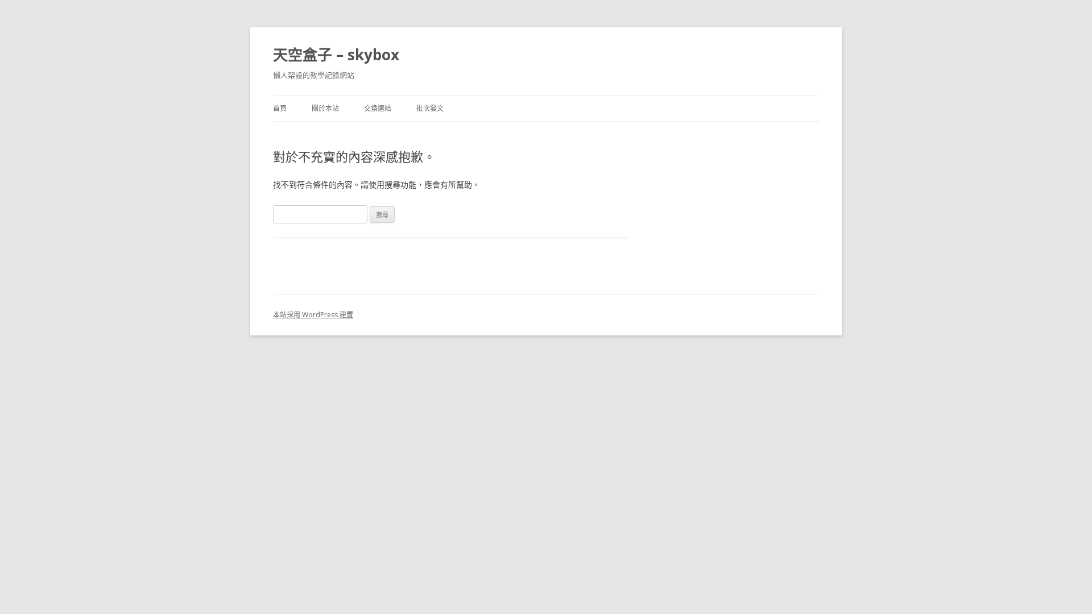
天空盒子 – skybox (336, 54)
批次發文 (430, 108)
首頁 (280, 108)
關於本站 (325, 108)
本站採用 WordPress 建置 (313, 315)
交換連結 (377, 108)
